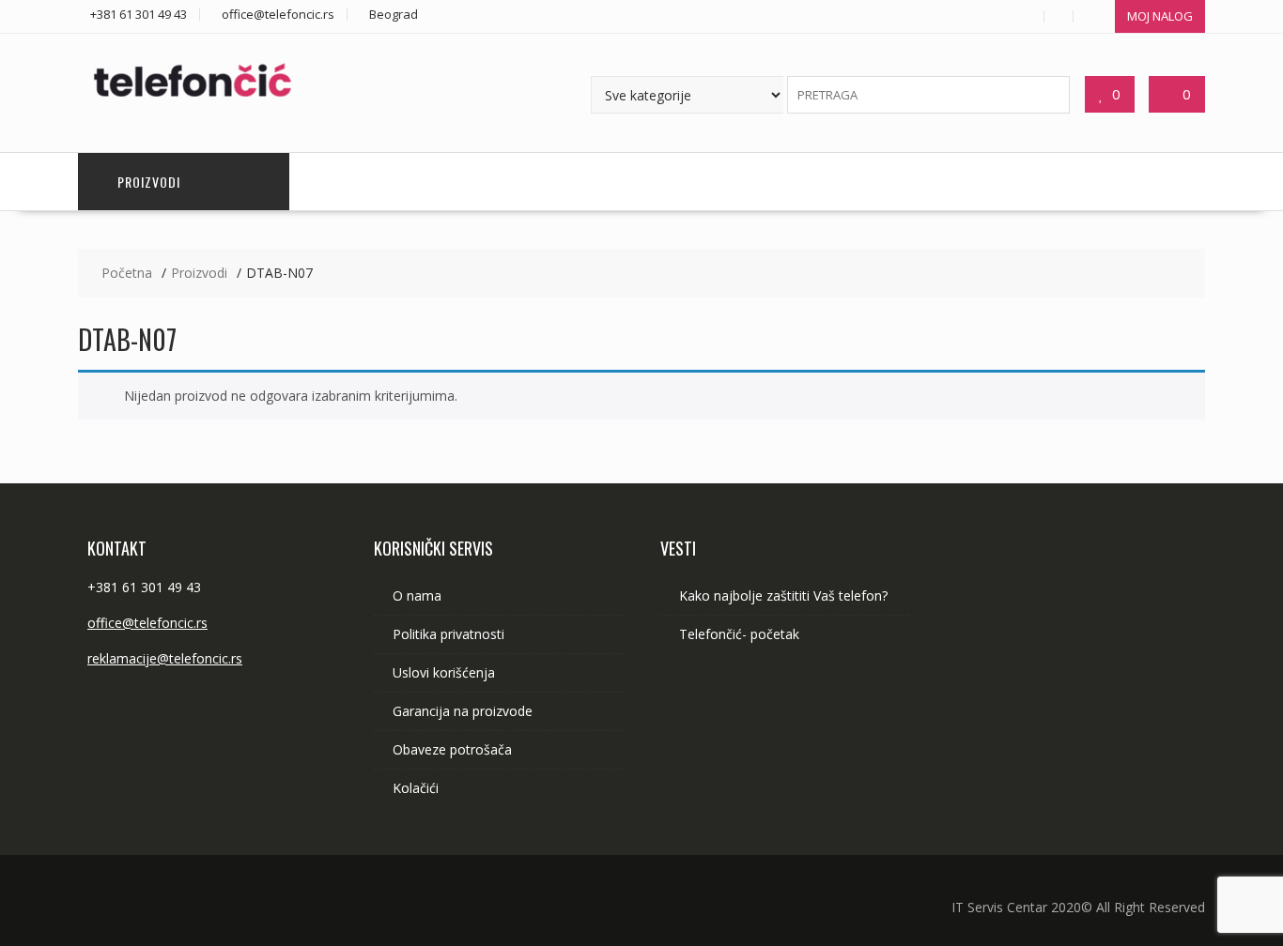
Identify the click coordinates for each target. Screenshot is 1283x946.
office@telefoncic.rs (147, 623)
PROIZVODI (148, 181)
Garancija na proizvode (463, 711)
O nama (417, 595)
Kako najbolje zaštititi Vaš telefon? (783, 595)
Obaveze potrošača (452, 749)
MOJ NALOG (1160, 16)
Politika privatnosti (448, 634)
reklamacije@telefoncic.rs (164, 658)
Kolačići (416, 788)
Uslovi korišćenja (444, 672)
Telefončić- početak (739, 634)
